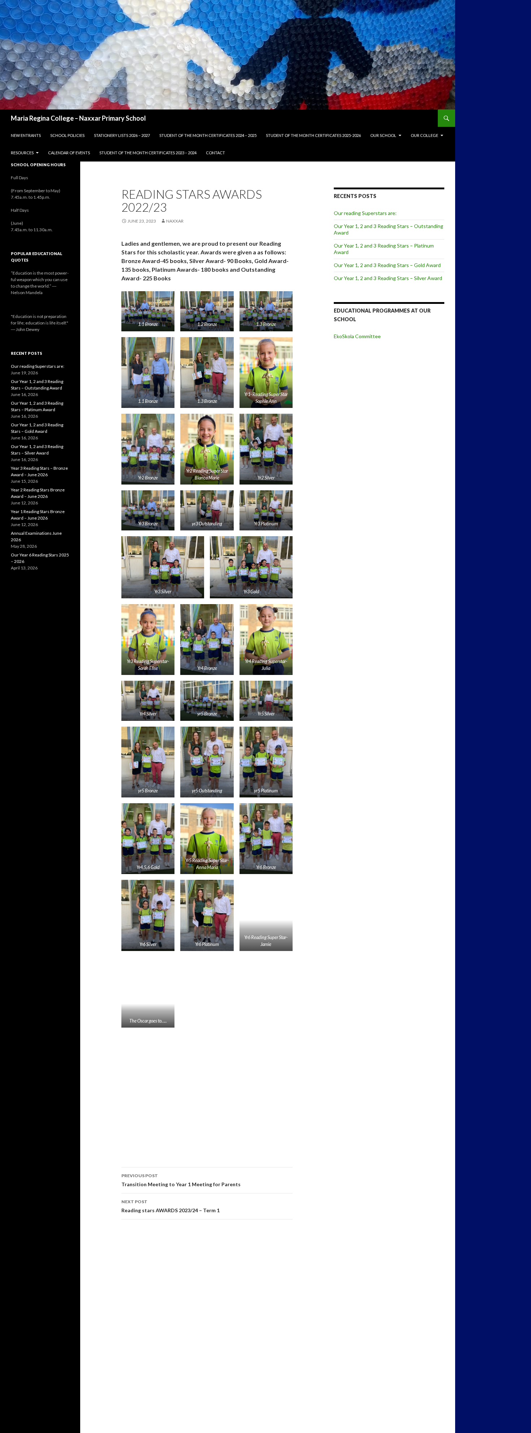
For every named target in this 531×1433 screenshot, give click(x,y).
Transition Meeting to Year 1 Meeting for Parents (181, 1180)
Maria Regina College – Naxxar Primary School (78, 118)
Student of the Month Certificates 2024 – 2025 (207, 135)
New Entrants (26, 135)
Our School (383, 135)
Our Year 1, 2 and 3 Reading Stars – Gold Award (387, 265)
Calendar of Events (69, 152)
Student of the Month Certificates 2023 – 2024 (148, 152)
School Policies (67, 135)
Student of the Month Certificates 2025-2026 (313, 135)
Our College (424, 135)
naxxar (175, 221)
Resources (22, 152)
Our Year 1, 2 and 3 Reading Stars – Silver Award (388, 278)
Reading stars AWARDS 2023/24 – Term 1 (170, 1206)
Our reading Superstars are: (365, 213)
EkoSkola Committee (357, 336)
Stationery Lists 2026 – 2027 (122, 135)
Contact (215, 152)
